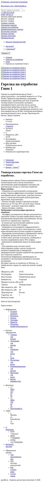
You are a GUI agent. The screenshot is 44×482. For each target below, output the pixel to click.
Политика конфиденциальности (19, 325)
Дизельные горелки (9, 25)
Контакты (14, 316)
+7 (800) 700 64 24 (12, 402)
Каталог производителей (16, 42)
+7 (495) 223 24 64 (12, 391)
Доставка (14, 320)
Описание (10, 160)
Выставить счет (7, 6)
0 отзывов (9, 121)
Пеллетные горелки (9, 31)
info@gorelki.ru (20, 6)
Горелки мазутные (8, 36)
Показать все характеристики (17, 152)
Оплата (13, 318)
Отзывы (9, 165)
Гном (8, 62)
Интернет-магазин (10, 445)
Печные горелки (7, 34)
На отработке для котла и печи (14, 352)
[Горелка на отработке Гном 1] (13, 68)
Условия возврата (13, 313)
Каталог (7, 21)
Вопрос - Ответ (12, 167)
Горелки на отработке (9, 27)
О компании (10, 428)
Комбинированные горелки (12, 29)
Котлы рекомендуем (15, 380)
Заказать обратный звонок (11, 17)
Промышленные (7, 38)
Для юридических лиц (15, 457)
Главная (9, 57)
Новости (13, 322)
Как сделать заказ (13, 469)
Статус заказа (13, 475)
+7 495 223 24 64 (7, 12)
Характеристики (12, 162)
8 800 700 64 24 (7, 15)
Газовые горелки (7, 23)
